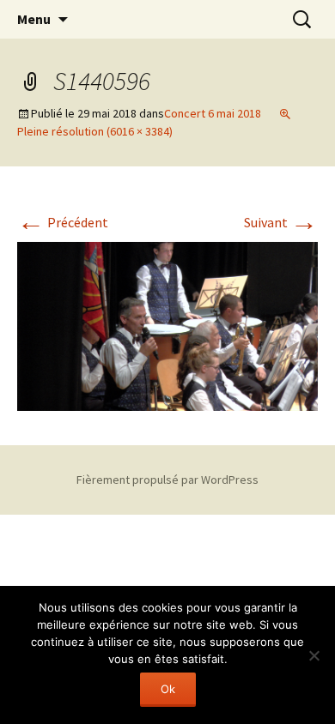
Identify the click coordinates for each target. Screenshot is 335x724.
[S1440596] (167, 324)
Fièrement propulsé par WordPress (167, 479)
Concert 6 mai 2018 (212, 113)
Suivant (281, 222)
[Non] (313, 655)
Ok (168, 689)
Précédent (62, 222)
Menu (34, 18)
